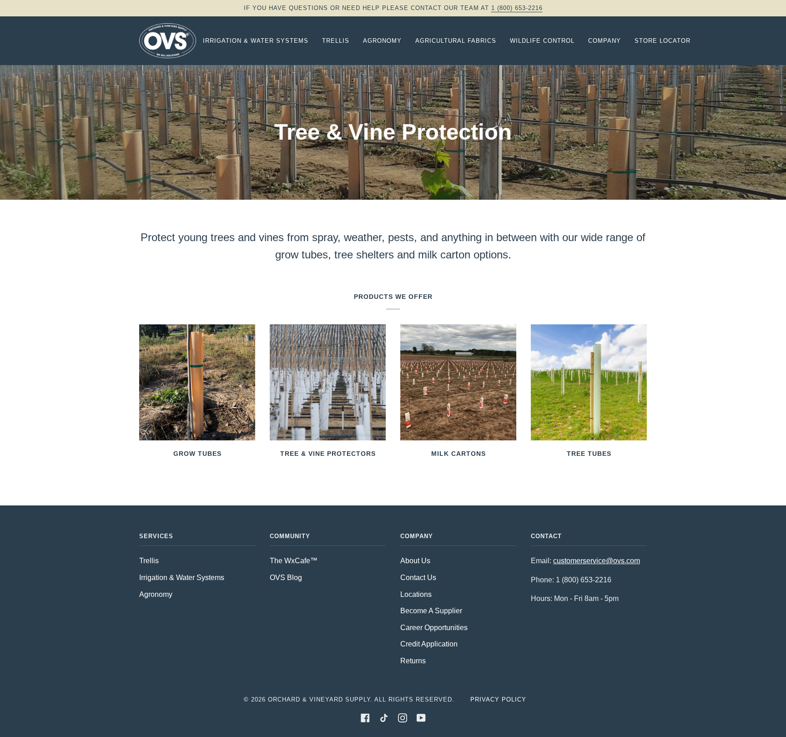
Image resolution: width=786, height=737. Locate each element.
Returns (413, 661)
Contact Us (418, 577)
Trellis (149, 561)
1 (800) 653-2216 (517, 8)
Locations (416, 594)
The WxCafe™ (293, 561)
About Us (415, 561)
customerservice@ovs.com (596, 561)
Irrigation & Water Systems (181, 577)
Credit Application (429, 644)
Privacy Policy (498, 699)
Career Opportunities (434, 627)
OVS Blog (286, 577)
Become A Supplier (431, 611)
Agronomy (155, 594)
